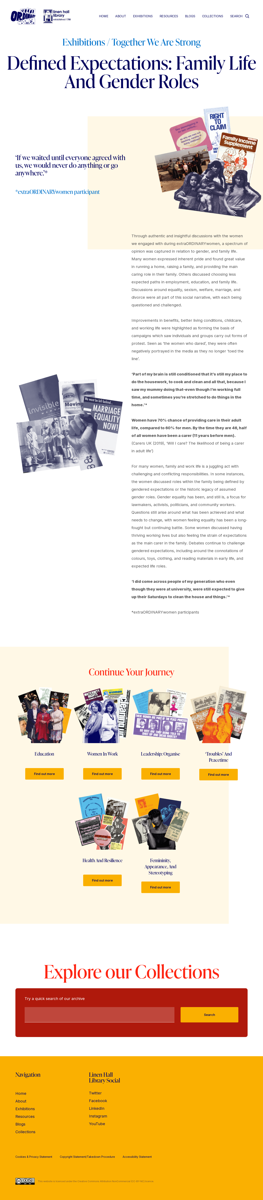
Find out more (44, 774)
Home (103, 16)
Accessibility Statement (137, 1156)
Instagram (98, 1116)
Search (209, 1015)
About (120, 16)
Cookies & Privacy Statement (33, 1156)
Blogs (190, 16)
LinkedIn (96, 1108)
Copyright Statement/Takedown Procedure (87, 1156)
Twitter (95, 1093)
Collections (212, 16)
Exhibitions (143, 16)
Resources (169, 16)
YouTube (97, 1123)
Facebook (98, 1100)
